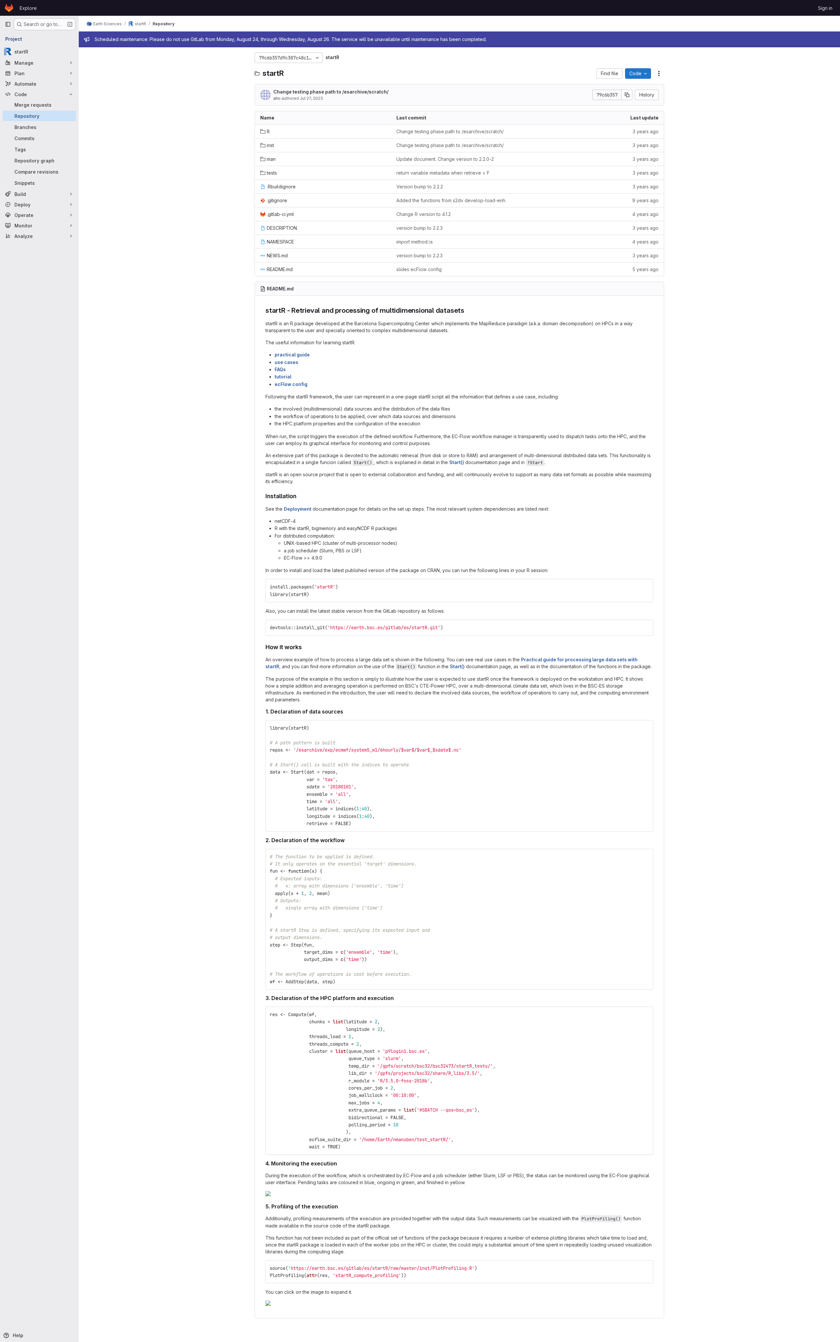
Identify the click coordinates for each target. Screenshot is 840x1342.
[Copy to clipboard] (645, 587)
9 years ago (645, 200)
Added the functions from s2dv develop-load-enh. (451, 200)
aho (277, 98)
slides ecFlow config (419, 269)
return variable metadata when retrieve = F (443, 173)
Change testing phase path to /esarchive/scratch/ (330, 92)
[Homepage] (9, 8)
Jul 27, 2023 (311, 98)
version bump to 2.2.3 (419, 228)
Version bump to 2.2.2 (419, 186)
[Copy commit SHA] (627, 95)
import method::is (414, 242)
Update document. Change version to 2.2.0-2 (445, 159)
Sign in (825, 8)
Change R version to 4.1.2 (423, 214)
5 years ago (645, 269)
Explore (28, 8)
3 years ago (646, 131)
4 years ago (645, 214)
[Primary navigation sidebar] (8, 24)
